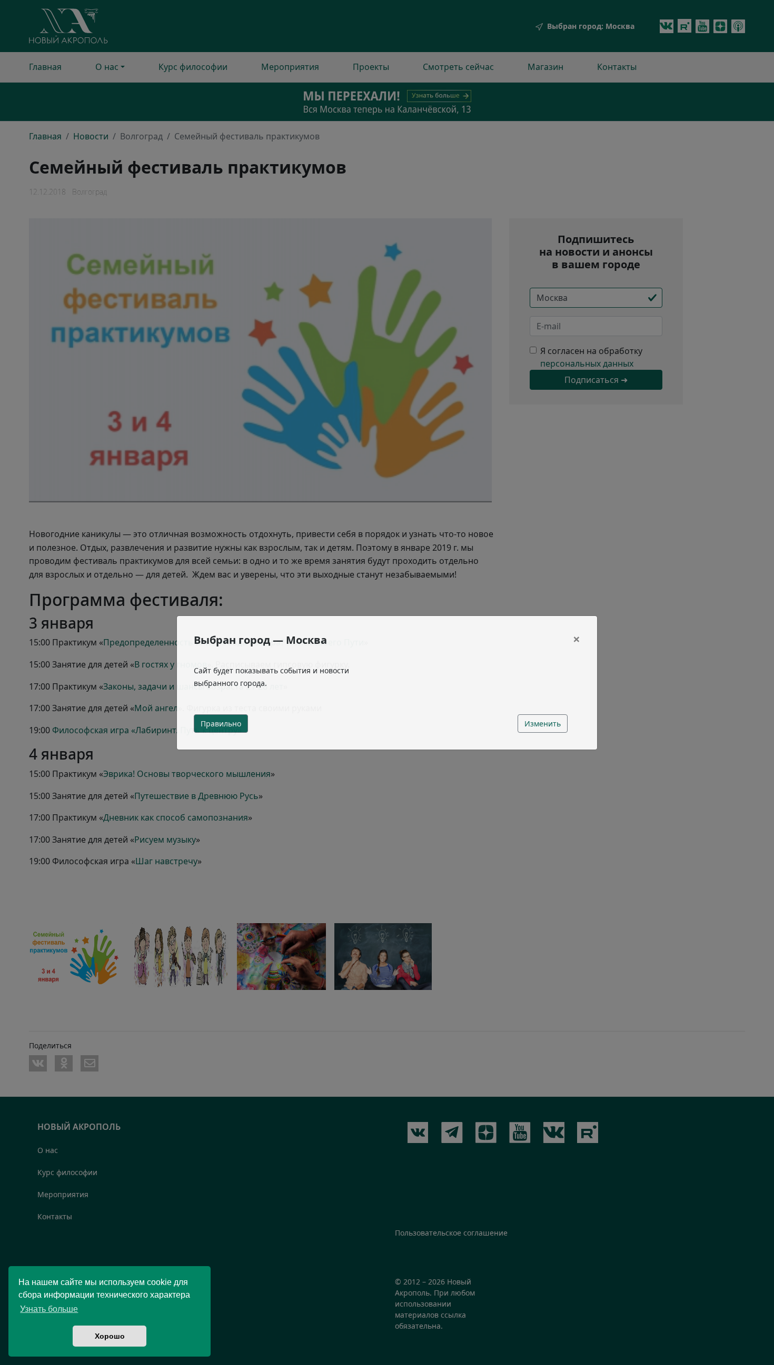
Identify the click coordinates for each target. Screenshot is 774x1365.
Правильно (221, 724)
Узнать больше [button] (49, 1309)
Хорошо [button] (110, 1336)
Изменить (542, 724)
